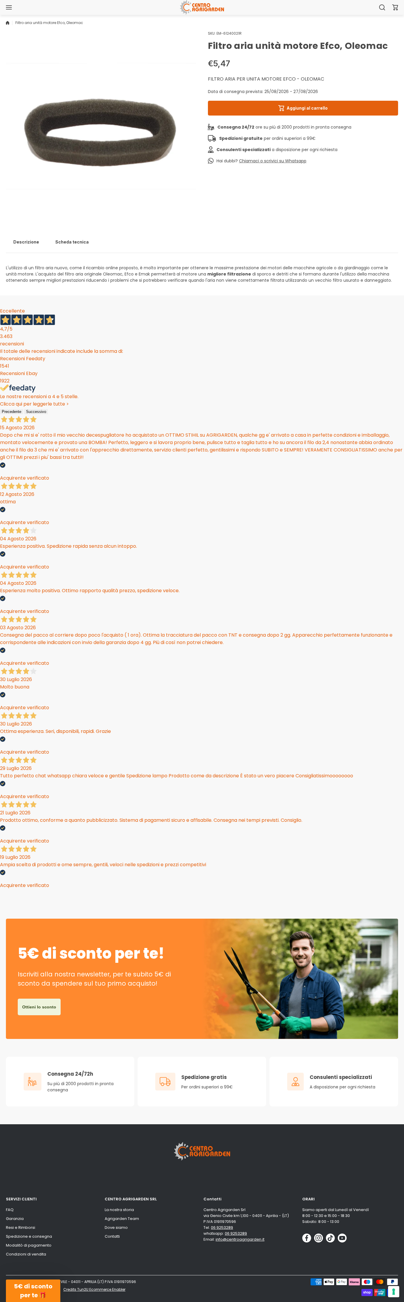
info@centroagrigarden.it (240, 1239)
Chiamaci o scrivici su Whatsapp (272, 161)
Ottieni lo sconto (39, 1007)
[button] (395, 7)
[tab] (26, 242)
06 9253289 (222, 1227)
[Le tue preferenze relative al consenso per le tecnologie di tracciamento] (393, 1291)
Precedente (11, 411)
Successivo (36, 411)
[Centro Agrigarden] (202, 7)
